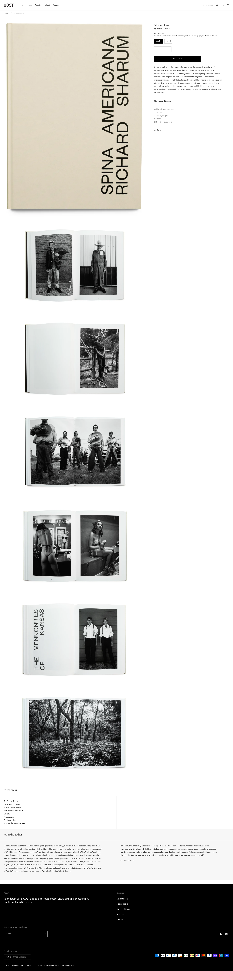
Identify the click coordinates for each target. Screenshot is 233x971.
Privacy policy (38, 965)
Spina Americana (17, 13)
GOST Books (14, 965)
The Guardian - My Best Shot (14, 823)
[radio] (158, 41)
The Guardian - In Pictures (13, 811)
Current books (122, 899)
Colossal (7, 814)
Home (6, 13)
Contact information (67, 965)
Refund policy (26, 965)
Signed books (122, 904)
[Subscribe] (44, 934)
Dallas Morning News (12, 804)
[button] (21, 5)
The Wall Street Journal (12, 807)
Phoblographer (9, 817)
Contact (119, 919)
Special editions (123, 909)
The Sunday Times (11, 801)
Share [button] (159, 130)
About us (120, 914)
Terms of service (51, 965)
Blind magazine (10, 820)
